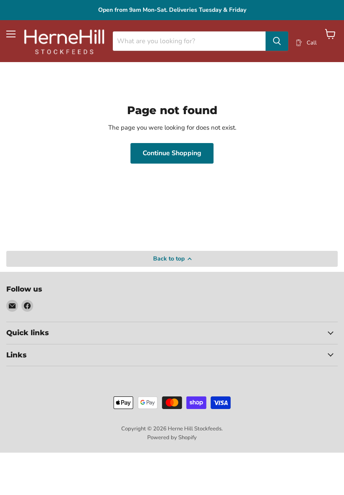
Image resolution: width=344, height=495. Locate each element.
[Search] (277, 41)
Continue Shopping (172, 153)
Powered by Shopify (172, 437)
